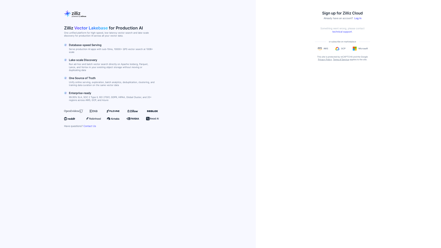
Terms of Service (341, 59)
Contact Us (89, 126)
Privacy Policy (325, 59)
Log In (357, 18)
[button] (322, 48)
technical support (342, 31)
